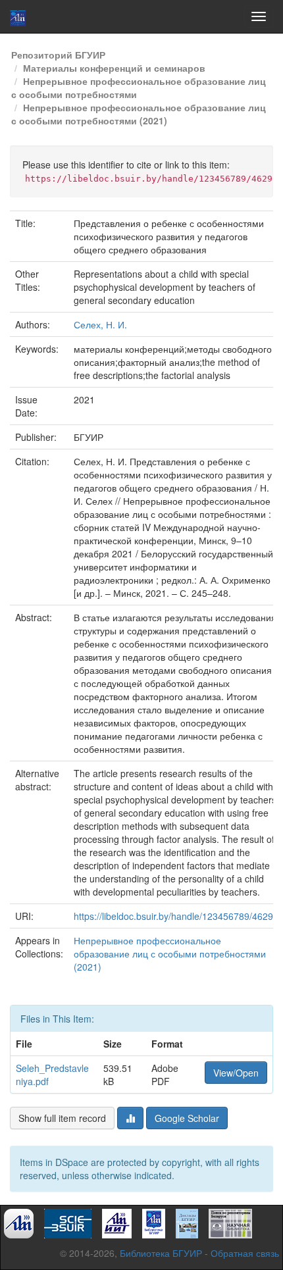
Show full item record (62, 1118)
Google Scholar (187, 1118)
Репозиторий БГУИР (58, 54)
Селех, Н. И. (100, 324)
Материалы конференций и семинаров (114, 67)
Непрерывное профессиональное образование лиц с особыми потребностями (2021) (138, 114)
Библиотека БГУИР (161, 1252)
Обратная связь (245, 1252)
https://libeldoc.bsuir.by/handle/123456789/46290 (176, 916)
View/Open (236, 1072)
